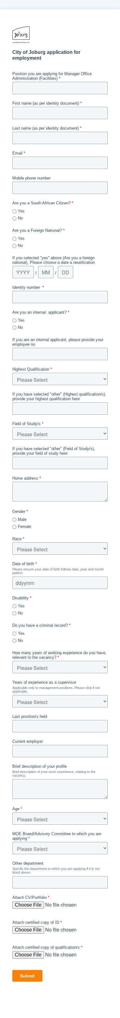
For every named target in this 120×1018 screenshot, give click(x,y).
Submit (27, 975)
